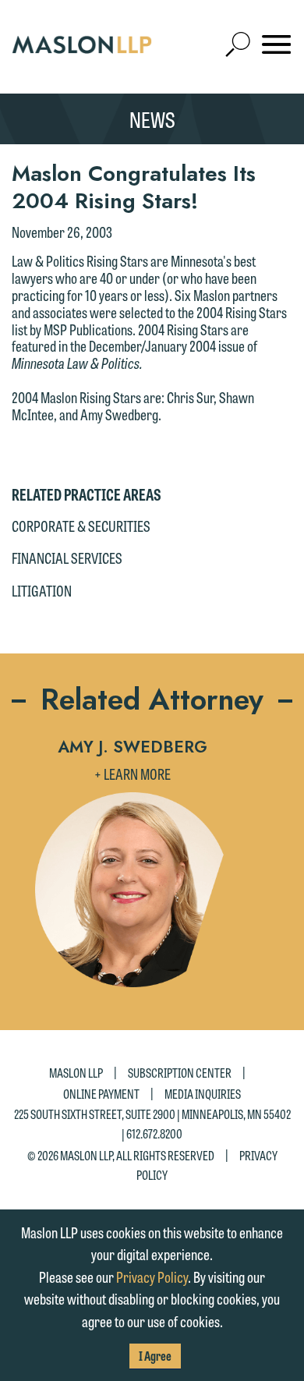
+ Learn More (132, 773)
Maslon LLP (76, 1073)
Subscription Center (180, 1073)
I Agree (155, 1356)
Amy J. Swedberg (132, 747)
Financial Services (67, 557)
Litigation (42, 590)
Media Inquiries (202, 1094)
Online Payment (101, 1094)
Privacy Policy (152, 1276)
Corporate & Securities (81, 525)
